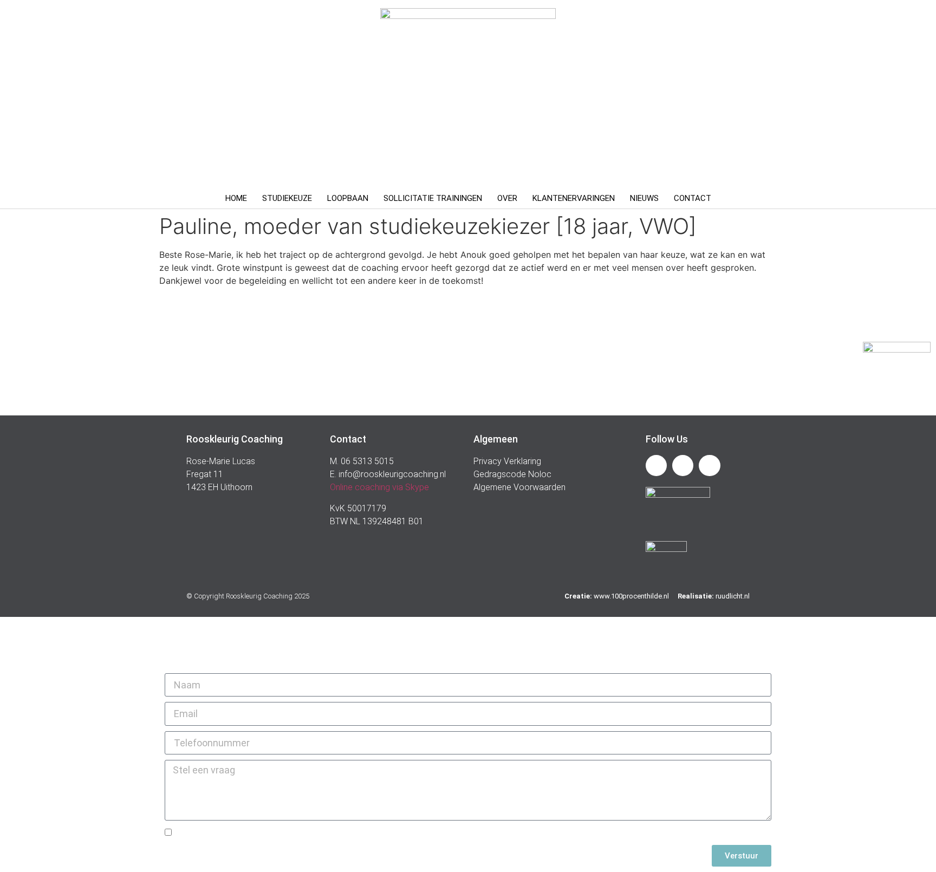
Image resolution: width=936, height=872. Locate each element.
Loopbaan (347, 198)
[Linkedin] (656, 465)
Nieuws (644, 198)
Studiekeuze (287, 198)
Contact (692, 198)
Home (236, 198)
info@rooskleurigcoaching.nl (391, 474)
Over (507, 198)
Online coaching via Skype (379, 487)
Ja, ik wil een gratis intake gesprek (248, 833)
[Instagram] (709, 465)
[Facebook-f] (682, 465)
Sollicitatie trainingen (433, 198)
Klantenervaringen (573, 198)
